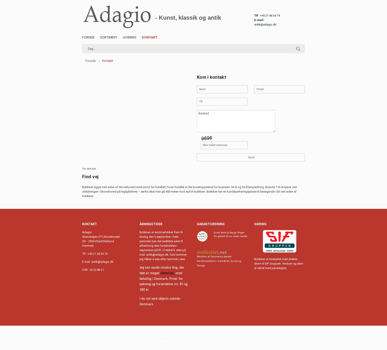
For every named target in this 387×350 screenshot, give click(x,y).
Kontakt (149, 37)
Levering (129, 37)
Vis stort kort (89, 168)
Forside (88, 37)
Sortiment (108, 37)
